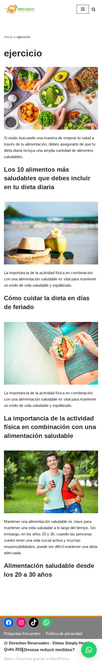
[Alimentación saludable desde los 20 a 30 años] (51, 482)
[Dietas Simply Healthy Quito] (19, 9)
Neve (8, 658)
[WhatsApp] (46, 622)
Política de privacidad (64, 633)
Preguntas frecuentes (22, 633)
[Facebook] (8, 622)
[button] (89, 650)
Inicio (8, 37)
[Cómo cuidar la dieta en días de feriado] (51, 233)
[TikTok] (33, 622)
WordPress (59, 658)
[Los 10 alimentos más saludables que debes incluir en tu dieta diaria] (51, 98)
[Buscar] (93, 9)
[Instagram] (21, 622)
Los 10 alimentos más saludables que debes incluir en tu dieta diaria (47, 178)
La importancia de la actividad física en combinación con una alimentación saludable (50, 427)
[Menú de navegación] (83, 9)
